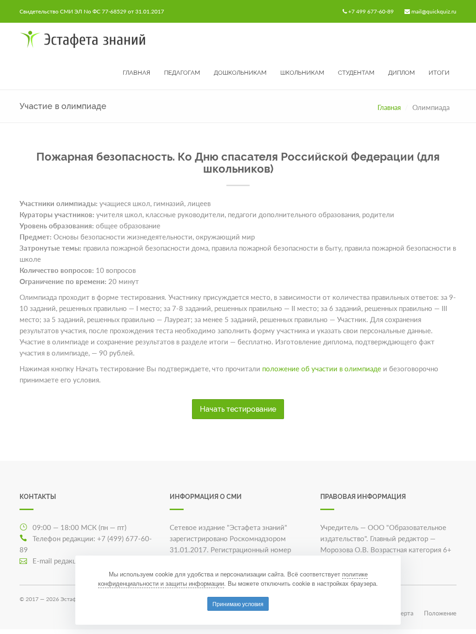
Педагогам (182, 72)
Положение (440, 613)
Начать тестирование (238, 409)
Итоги (439, 72)
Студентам (356, 72)
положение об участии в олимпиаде (321, 368)
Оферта (402, 613)
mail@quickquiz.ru (433, 11)
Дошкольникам (240, 72)
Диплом (401, 72)
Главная (136, 72)
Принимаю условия (238, 604)
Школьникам (302, 72)
